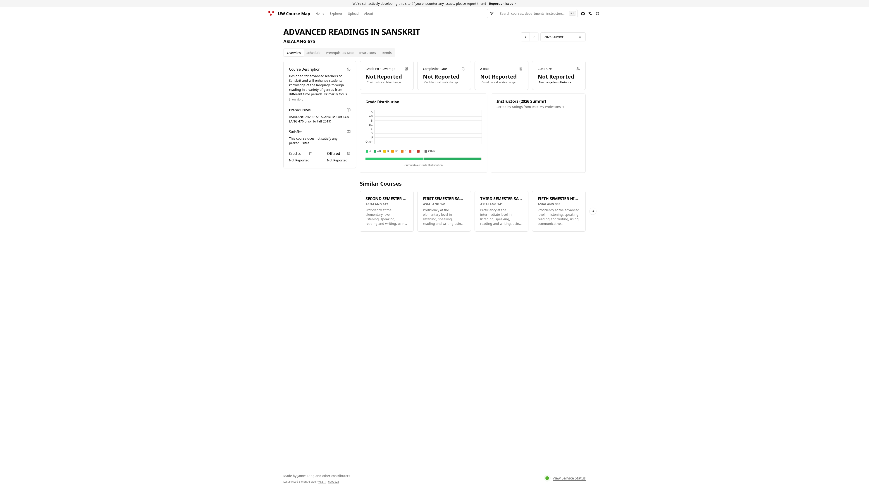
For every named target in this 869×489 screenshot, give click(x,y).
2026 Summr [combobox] (553, 37)
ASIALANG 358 (326, 117)
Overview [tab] (294, 52)
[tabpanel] (473, 146)
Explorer (336, 13)
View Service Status (569, 478)
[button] (300, 117)
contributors (340, 476)
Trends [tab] (386, 52)
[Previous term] (525, 36)
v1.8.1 (322, 482)
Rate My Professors (546, 107)
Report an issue (501, 3)
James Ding (306, 476)
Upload (353, 13)
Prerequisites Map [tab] (340, 52)
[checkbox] (366, 151)
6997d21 (333, 482)
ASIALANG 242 (300, 117)
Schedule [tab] (313, 52)
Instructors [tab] (367, 52)
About (368, 13)
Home (319, 13)
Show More (296, 99)
